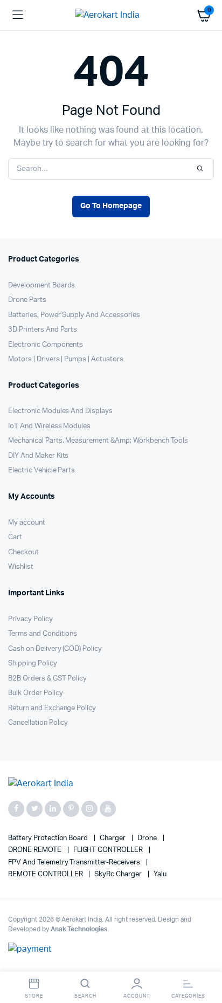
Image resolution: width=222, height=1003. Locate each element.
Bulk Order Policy (35, 693)
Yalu (160, 874)
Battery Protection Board (48, 838)
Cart (15, 537)
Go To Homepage (111, 206)
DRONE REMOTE (35, 850)
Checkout (23, 552)
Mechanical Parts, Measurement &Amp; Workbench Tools (98, 440)
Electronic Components (45, 344)
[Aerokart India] (111, 15)
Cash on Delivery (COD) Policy (55, 648)
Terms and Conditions (42, 633)
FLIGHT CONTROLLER (108, 850)
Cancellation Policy (38, 722)
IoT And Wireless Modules (49, 426)
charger (113, 838)
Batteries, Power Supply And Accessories (74, 315)
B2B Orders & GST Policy (47, 678)
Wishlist (20, 567)
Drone (147, 838)
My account (26, 522)
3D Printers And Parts (42, 329)
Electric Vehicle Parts (41, 470)
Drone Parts (27, 300)
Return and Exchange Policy (52, 708)
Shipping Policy (32, 663)
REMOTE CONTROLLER (46, 874)
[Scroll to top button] (205, 960)
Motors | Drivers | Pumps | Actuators (65, 359)
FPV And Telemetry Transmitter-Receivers (75, 862)
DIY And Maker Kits (38, 455)
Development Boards (41, 285)
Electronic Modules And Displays (60, 411)
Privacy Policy (30, 619)
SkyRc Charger (118, 874)
